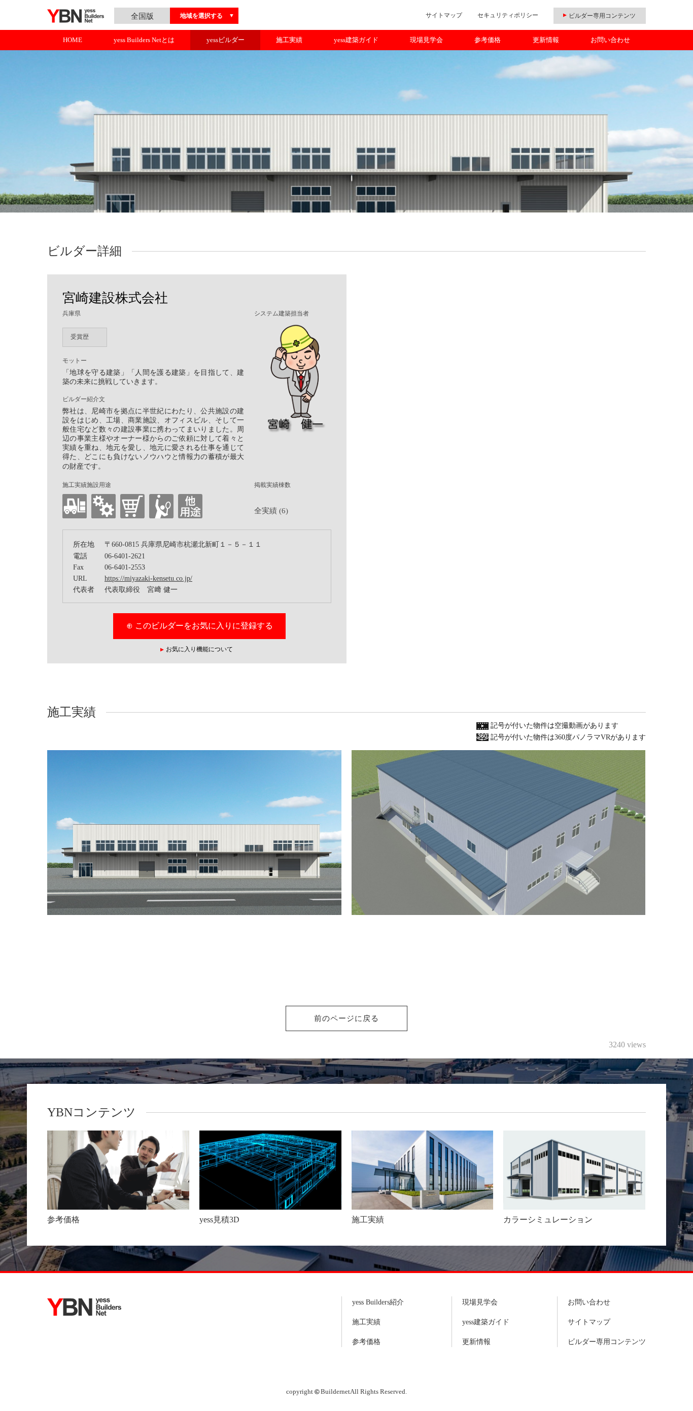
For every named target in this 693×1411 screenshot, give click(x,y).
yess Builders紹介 (378, 1302)
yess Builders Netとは (144, 40)
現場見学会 (426, 40)
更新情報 (546, 40)
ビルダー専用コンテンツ (607, 1342)
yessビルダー (225, 40)
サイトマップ (444, 15)
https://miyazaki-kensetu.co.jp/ (148, 578)
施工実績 (289, 40)
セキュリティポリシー (507, 15)
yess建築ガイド (356, 40)
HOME (72, 40)
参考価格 (487, 40)
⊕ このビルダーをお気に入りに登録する (199, 625)
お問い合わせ (610, 40)
